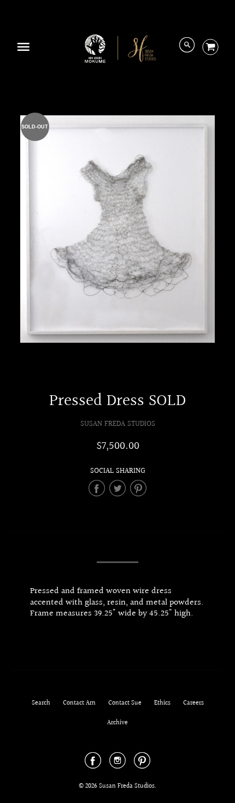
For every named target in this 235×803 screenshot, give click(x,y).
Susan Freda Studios (117, 424)
